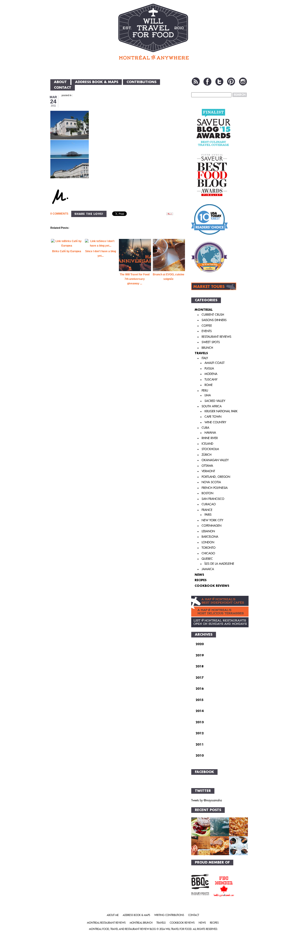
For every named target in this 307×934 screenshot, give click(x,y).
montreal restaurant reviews (106, 923)
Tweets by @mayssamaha (206, 800)
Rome (209, 384)
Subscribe (196, 81)
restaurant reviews (216, 336)
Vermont (208, 471)
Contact (62, 87)
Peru (205, 390)
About (60, 82)
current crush (213, 314)
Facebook (207, 81)
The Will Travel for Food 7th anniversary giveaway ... (134, 279)
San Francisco (213, 498)
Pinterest (231, 81)
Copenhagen (211, 525)
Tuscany (211, 379)
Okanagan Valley (215, 460)
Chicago (208, 553)
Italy (205, 358)
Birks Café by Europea (66, 251)
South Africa (212, 406)
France (207, 509)
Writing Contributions (169, 915)
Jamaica (208, 569)
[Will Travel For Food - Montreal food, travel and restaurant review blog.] (153, 31)
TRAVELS (201, 353)
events (207, 331)
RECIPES (201, 580)
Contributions (141, 82)
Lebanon (208, 531)
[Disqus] (118, 370)
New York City (212, 520)
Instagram (243, 81)
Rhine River (210, 438)
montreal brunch (141, 923)
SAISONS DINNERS (214, 320)
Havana (210, 432)
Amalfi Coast (215, 362)
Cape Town (213, 416)
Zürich (206, 454)
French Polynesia (215, 487)
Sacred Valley (215, 400)
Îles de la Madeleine (219, 563)
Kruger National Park (221, 411)
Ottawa (207, 465)
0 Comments (59, 213)
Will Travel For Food (178, 929)
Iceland (207, 443)
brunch (207, 347)
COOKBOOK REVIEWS (212, 585)
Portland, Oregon (216, 476)
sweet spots (211, 342)
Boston (207, 493)
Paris (208, 514)
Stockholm (210, 449)
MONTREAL (204, 309)
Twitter (219, 81)
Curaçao (209, 504)
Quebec (207, 558)
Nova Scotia (211, 482)
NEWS (199, 574)
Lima (208, 395)
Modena (211, 373)
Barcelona (210, 536)
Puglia (209, 368)
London (208, 542)
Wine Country (215, 422)
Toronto (209, 547)
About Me (113, 915)
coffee (207, 325)
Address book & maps (96, 82)
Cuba (205, 427)
